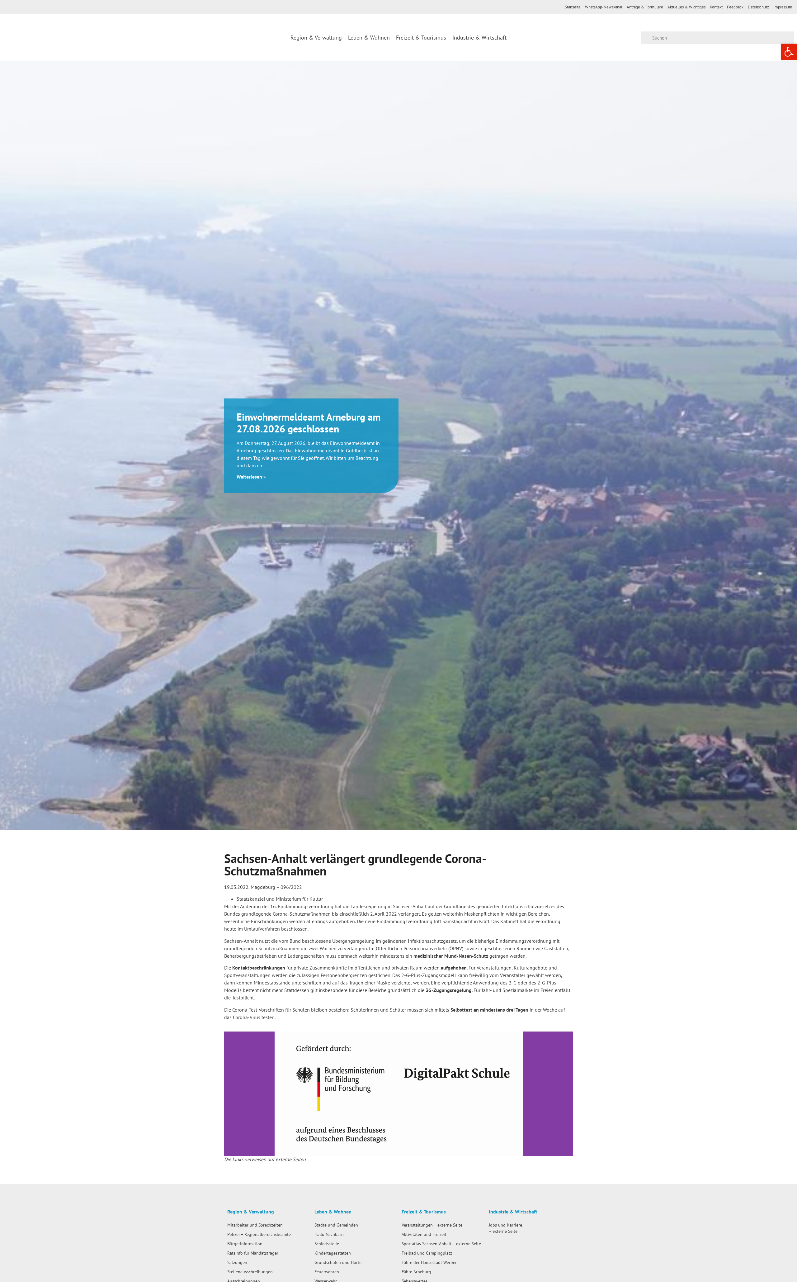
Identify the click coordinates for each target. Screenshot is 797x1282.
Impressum (782, 7)
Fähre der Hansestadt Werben (430, 1262)
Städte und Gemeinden (336, 1225)
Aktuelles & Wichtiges (686, 7)
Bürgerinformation (244, 1243)
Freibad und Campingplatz (427, 1253)
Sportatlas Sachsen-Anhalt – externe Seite (441, 1243)
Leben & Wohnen (369, 37)
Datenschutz (758, 7)
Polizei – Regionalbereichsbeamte (259, 1234)
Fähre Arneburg (416, 1272)
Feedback (735, 7)
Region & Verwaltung (316, 37)
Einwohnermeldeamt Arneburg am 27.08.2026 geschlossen (309, 422)
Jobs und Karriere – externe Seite (505, 1228)
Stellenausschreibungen (250, 1272)
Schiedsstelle (326, 1243)
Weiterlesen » (251, 477)
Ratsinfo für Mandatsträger (252, 1253)
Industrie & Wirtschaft (479, 37)
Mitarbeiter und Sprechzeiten (255, 1225)
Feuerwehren (326, 1272)
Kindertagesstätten (332, 1253)
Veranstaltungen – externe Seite (432, 1225)
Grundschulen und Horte (337, 1262)
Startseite (573, 7)
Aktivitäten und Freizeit (424, 1234)
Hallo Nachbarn (329, 1234)
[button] (230, 1094)
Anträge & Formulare (645, 7)
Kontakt (716, 7)
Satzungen (237, 1262)
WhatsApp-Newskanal (603, 7)
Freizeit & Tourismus (421, 37)
